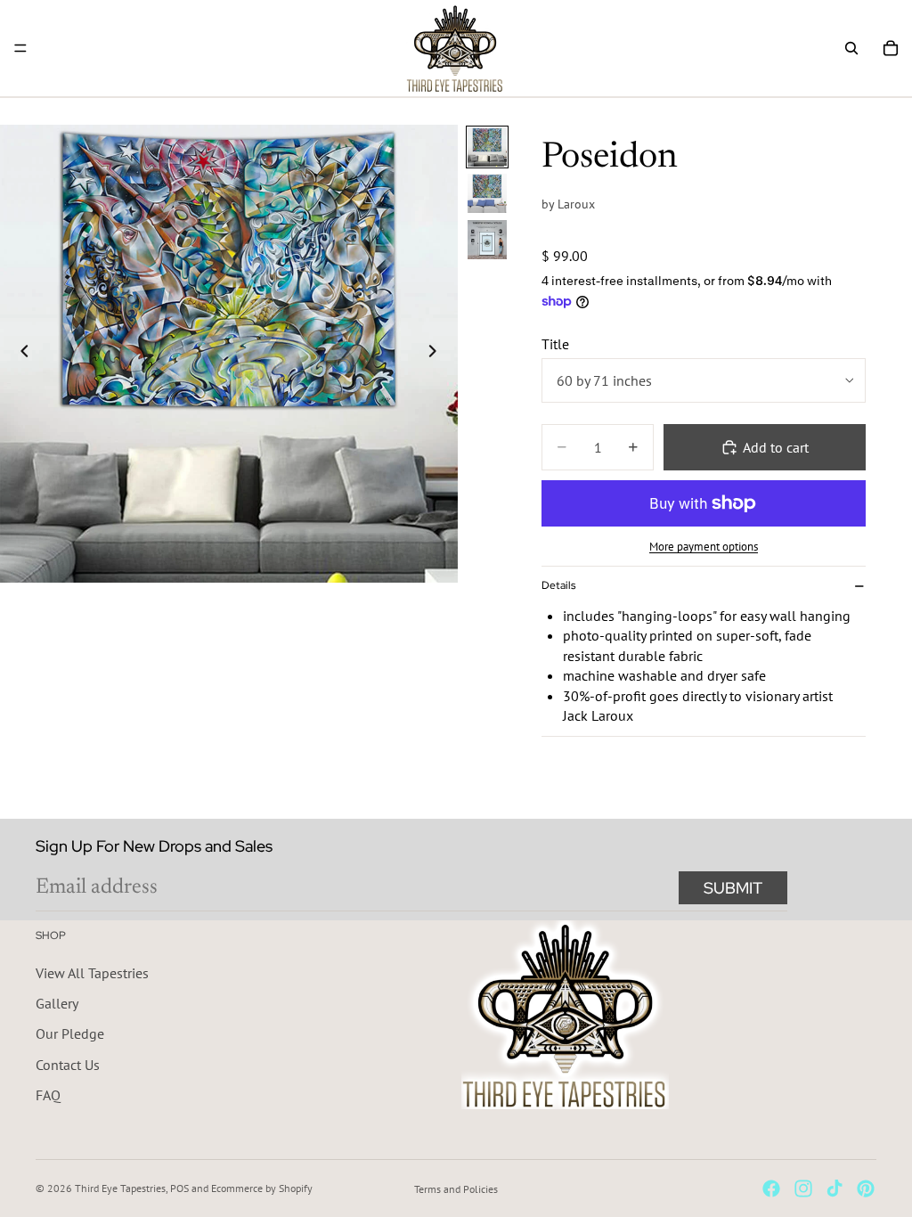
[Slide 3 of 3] (487, 239)
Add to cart (776, 447)
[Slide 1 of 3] (487, 147)
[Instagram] (803, 1188)
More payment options (703, 546)
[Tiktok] (834, 1188)
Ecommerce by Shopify (262, 1188)
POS (179, 1188)
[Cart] (890, 48)
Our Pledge (70, 1034)
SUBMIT (733, 888)
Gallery (57, 1003)
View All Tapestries (92, 973)
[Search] (851, 48)
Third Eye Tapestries (120, 1188)
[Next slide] (438, 353)
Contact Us (68, 1065)
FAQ (48, 1096)
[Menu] (20, 48)
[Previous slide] (19, 353)
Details (558, 585)
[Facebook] (771, 1188)
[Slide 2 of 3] (487, 193)
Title (555, 344)
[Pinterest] (865, 1188)
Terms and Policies (456, 1189)
